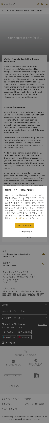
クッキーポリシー (19, 218)
